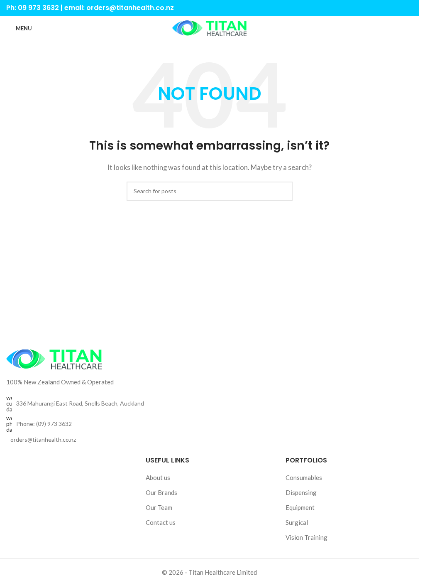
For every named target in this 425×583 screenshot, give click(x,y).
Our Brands (161, 492)
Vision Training (306, 537)
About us (158, 477)
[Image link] (54, 358)
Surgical (297, 522)
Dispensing (301, 492)
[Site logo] (209, 27)
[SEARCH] (283, 191)
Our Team (159, 507)
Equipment (300, 507)
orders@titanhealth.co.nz (130, 7)
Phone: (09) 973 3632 (44, 423)
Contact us (161, 522)
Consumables (304, 477)
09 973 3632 (38, 7)
